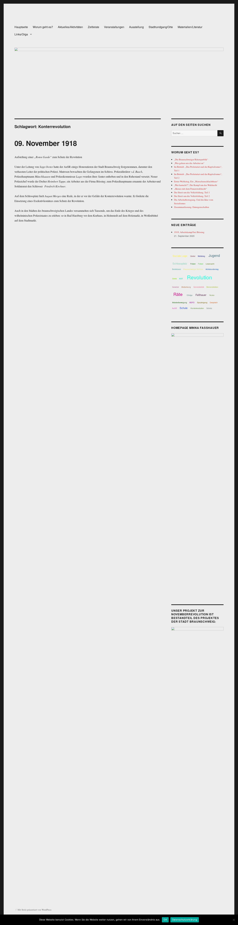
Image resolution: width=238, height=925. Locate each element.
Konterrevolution (197, 308)
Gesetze (175, 287)
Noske (211, 295)
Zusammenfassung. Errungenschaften (191, 207)
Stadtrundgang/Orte (161, 27)
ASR (181, 278)
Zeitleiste (93, 27)
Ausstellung (136, 27)
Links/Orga (21, 34)
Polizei (192, 264)
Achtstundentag (212, 269)
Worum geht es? (43, 27)
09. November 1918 (45, 143)
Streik (174, 278)
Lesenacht (210, 264)
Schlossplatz (179, 263)
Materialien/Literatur (190, 27)
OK (165, 919)
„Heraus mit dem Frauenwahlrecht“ (190, 188)
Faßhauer (200, 295)
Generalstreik (198, 287)
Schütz (209, 308)
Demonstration (212, 287)
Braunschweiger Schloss (193, 269)
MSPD (191, 302)
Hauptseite (21, 27)
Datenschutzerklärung (184, 919)
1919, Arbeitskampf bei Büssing (189, 232)
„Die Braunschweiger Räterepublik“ (191, 159)
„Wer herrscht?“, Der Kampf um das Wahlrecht (195, 185)
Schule (183, 308)
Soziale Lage (179, 256)
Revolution (199, 277)
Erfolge (190, 295)
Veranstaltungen (114, 27)
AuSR (174, 308)
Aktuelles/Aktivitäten (70, 27)
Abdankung (186, 287)
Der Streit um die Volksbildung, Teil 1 (192, 192)
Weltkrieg (201, 256)
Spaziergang (202, 302)
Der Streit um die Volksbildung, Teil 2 (192, 196)
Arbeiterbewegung (179, 302)
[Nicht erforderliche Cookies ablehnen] (233, 920)
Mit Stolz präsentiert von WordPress (34, 909)
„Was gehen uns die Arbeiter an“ (189, 163)
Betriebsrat (176, 269)
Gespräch (214, 302)
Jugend (214, 255)
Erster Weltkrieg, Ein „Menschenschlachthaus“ (196, 181)
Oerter (192, 256)
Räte (178, 294)
